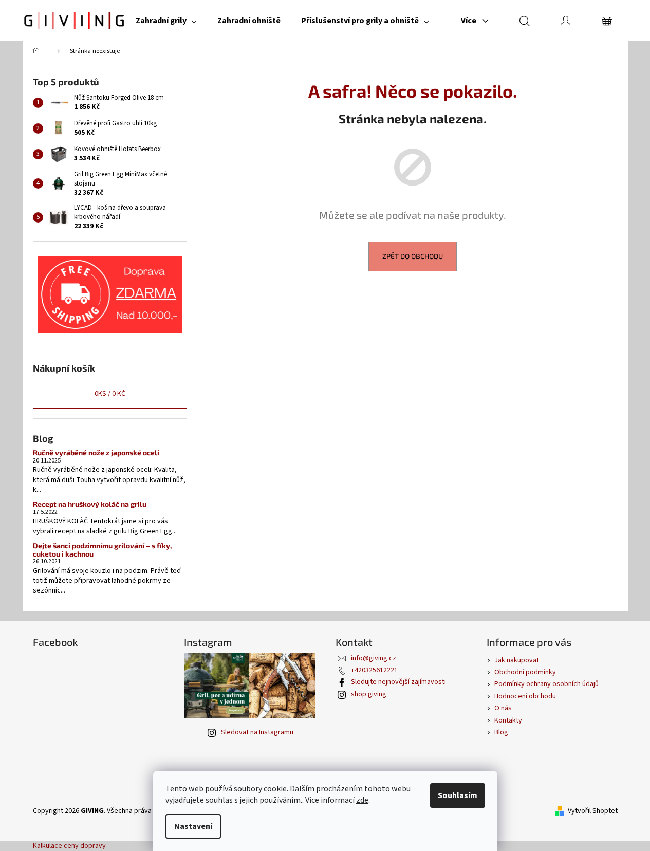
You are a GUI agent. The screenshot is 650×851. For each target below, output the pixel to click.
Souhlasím (457, 795)
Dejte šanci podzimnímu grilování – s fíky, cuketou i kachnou (102, 550)
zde (362, 800)
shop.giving (368, 694)
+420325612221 (374, 670)
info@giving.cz (373, 658)
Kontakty (508, 720)
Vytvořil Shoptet (593, 811)
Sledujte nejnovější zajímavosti (398, 682)
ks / (110, 393)
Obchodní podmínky (525, 672)
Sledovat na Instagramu (257, 732)
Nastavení (193, 826)
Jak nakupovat (516, 660)
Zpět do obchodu (412, 256)
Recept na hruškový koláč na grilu (89, 504)
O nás (503, 708)
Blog (501, 732)
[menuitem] (166, 20)
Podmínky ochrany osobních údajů (546, 684)
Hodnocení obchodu (525, 696)
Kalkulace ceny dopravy (69, 846)
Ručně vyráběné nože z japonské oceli (96, 452)
